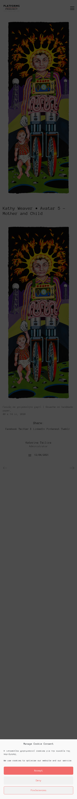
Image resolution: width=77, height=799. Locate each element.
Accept (38, 770)
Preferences (38, 790)
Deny (38, 780)
